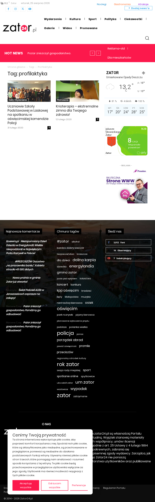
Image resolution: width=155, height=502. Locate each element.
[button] (147, 38)
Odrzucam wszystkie (54, 485)
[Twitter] (22, 9)
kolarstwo (85, 278)
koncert (62, 285)
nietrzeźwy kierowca (69, 303)
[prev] (92, 53)
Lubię (145, 242)
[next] (98, 53)
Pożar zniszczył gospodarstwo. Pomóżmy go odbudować (23, 310)
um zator (84, 382)
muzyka (86, 296)
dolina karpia (84, 260)
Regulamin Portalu (114, 488)
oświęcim (67, 309)
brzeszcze (82, 254)
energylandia (81, 266)
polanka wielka (78, 327)
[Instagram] (15, 9)
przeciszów (65, 352)
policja (65, 333)
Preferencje (79, 485)
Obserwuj (142, 250)
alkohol (76, 241)
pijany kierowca (85, 314)
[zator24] (19, 28)
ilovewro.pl (12, 241)
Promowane (62, 100)
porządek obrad (70, 340)
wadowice (62, 389)
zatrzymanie (80, 396)
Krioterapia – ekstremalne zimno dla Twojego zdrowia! (77, 110)
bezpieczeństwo (65, 254)
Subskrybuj (142, 258)
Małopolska (71, 296)
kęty (59, 296)
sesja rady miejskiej (68, 370)
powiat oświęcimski (67, 346)
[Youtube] (30, 9)
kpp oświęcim (68, 291)
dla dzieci (63, 260)
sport (87, 370)
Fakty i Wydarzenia (18, 100)
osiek (89, 303)
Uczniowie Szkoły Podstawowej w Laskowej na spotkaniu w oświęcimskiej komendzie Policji (28, 114)
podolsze (62, 327)
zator (64, 395)
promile (84, 346)
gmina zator (67, 272)
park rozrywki (65, 315)
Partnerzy (94, 488)
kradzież (86, 290)
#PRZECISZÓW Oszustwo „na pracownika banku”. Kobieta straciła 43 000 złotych (25, 265)
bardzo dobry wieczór (70, 248)
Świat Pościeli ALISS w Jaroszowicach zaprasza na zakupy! (25, 294)
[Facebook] (8, 9)
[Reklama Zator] (125, 185)
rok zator (68, 364)
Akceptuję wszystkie (26, 485)
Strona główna (16, 67)
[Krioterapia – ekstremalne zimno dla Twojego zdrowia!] (77, 91)
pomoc (80, 334)
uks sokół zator (65, 382)
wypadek (79, 389)
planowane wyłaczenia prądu (73, 320)
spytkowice (88, 376)
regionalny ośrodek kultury (71, 358)
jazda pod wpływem (67, 278)
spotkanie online (67, 376)
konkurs (76, 285)
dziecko (62, 266)
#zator (63, 241)
